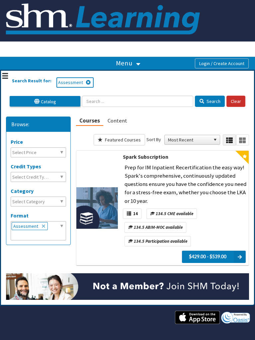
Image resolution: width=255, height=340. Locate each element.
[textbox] (28, 152)
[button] (215, 139)
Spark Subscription (145, 156)
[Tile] (242, 139)
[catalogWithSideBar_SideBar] (5, 77)
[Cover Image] (97, 208)
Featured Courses (122, 140)
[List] (229, 139)
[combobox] (189, 139)
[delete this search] (89, 82)
